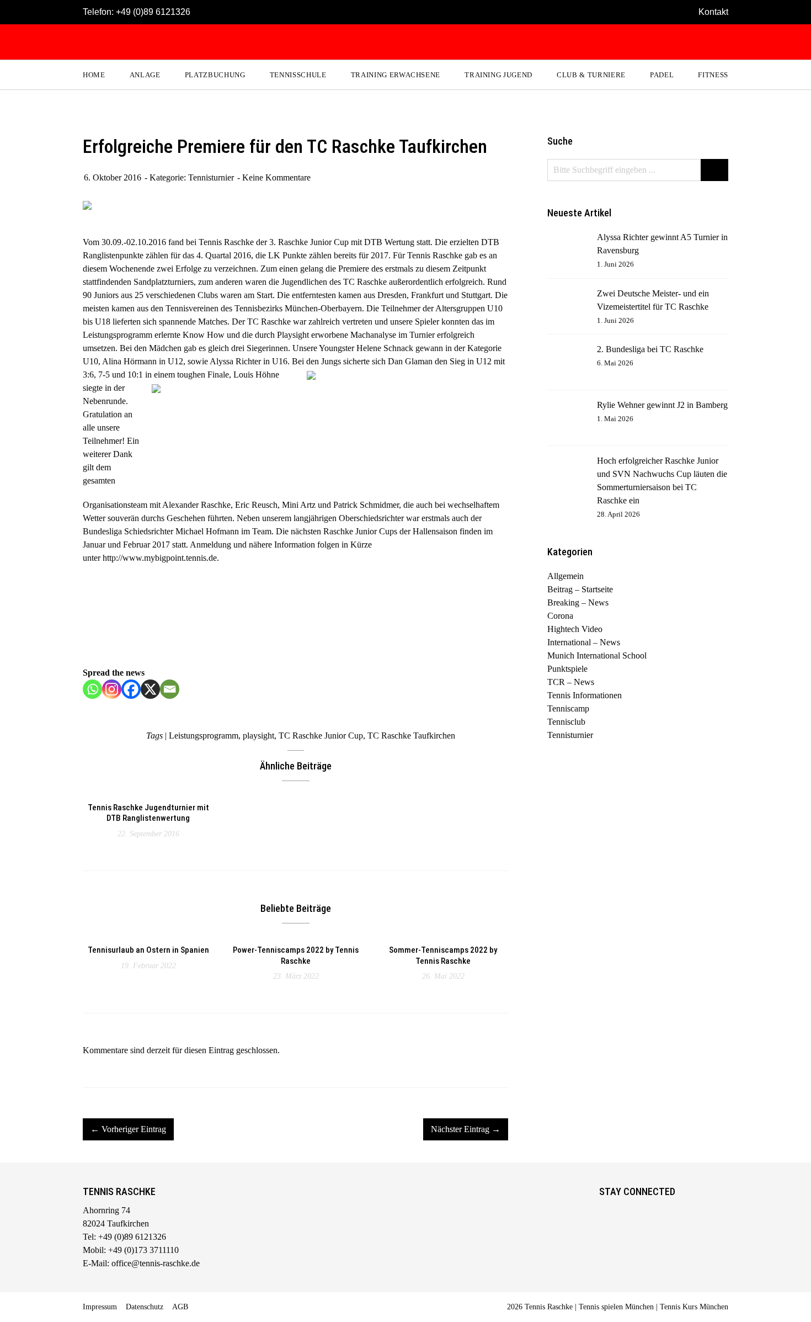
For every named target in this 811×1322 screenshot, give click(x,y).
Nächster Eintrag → (465, 1129)
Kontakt (713, 12)
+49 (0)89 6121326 (153, 12)
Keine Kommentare (276, 177)
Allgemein (565, 576)
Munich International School (597, 655)
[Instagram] (111, 689)
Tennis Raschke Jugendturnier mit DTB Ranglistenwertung (148, 813)
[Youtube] (653, 1212)
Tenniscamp (568, 708)
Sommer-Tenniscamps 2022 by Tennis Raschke (443, 955)
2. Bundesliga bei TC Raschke (650, 349)
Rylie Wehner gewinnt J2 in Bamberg (662, 405)
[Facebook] (131, 689)
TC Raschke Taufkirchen (411, 735)
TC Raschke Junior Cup (321, 735)
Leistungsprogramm (203, 735)
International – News (583, 642)
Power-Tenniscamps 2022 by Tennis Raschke (296, 955)
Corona (560, 615)
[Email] (169, 689)
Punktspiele (567, 668)
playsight (258, 735)
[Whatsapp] (92, 689)
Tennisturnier (211, 177)
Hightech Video (574, 629)
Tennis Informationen (584, 695)
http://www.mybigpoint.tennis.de (160, 557)
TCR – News (570, 682)
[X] (150, 689)
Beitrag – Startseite (580, 589)
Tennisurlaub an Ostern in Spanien (148, 950)
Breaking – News (578, 602)
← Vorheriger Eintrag (128, 1129)
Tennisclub (566, 721)
